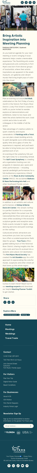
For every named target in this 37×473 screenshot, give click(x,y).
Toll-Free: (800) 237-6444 (12, 360)
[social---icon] (4, 302)
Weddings (10, 333)
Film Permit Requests (10, 403)
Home (8, 325)
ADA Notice (7, 400)
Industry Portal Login (10, 406)
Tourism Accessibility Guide (19, 458)
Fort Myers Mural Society (16, 255)
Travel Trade (11, 338)
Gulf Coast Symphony (15, 159)
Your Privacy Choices (12, 456)
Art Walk (28, 98)
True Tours (21, 241)
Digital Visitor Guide (10, 382)
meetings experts (13, 286)
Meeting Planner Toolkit (22, 289)
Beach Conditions (9, 385)
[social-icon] (22, 2)
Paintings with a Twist (24, 134)
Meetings (10, 329)
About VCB (7, 396)
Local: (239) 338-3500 (11, 356)
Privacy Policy (28, 456)
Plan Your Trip (8, 378)
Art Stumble (17, 257)
